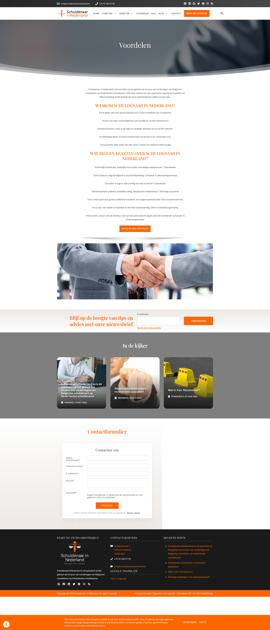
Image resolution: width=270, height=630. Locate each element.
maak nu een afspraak (135, 228)
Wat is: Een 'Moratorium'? (180, 571)
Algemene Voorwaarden (164, 593)
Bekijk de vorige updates (149, 327)
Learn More (190, 622)
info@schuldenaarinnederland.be (130, 566)
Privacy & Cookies (143, 593)
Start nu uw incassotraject (78, 537)
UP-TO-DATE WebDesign (201, 593)
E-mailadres (143, 314)
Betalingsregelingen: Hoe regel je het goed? (189, 577)
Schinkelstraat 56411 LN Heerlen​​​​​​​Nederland (122, 550)
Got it (202, 622)
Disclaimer (182, 593)
